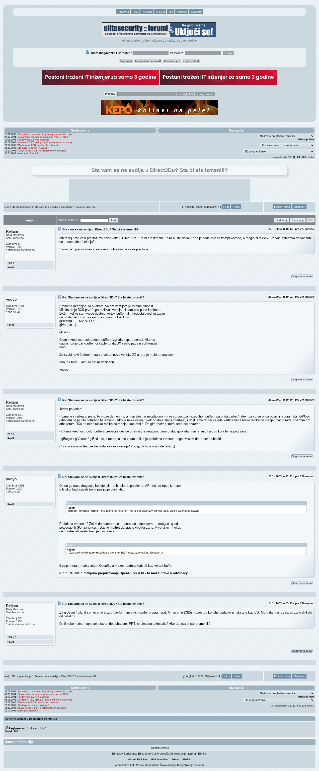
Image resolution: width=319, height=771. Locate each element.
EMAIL (168, 40)
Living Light (38, 728)
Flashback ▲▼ (172, 61)
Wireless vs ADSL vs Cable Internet (37, 145)
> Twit (236, 206)
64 (298, 157)
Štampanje (298, 220)
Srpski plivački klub (147, 765)
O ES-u (160, 11)
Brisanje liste (306, 139)
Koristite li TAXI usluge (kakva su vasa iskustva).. (45, 142)
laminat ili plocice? (27, 153)
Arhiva (175, 759)
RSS (177, 40)
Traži (114, 220)
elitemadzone (152, 40)
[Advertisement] (159, 190)
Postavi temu (282, 206)
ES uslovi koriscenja (124, 753)
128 (304, 157)
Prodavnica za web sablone (33, 139)
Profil (10, 267)
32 (294, 157)
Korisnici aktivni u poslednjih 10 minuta (31, 718)
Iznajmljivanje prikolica (190, 765)
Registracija (126, 61)
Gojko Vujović (160, 753)
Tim (170, 11)
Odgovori (299, 206)
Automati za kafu (125, 765)
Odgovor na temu (302, 276)
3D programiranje (21, 207)
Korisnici (182, 11)
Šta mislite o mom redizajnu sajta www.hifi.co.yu (44, 134)
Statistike (196, 11)
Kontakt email (159, 747)
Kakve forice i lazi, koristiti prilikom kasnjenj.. (42, 150)
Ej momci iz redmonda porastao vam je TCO (42, 137)
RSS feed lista (159, 759)
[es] (6, 207)
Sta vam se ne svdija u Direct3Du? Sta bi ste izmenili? (65, 207)
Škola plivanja (168, 765)
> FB (226, 206)
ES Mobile (190, 40)
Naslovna (123, 11)
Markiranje (281, 220)
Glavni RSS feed (138, 759)
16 (289, 157)
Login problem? (191, 61)
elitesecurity (131, 40)
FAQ (135, 11)
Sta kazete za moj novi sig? (33, 147)
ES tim (202, 753)
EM (184, 759)
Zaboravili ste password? (148, 61)
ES (188, 759)
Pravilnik (147, 11)
